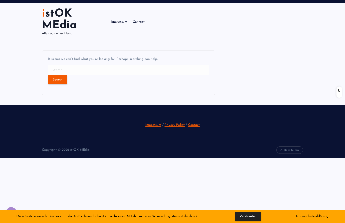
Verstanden (248, 216)
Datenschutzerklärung (312, 216)
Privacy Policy (175, 125)
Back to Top (291, 150)
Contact (139, 22)
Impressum (119, 22)
